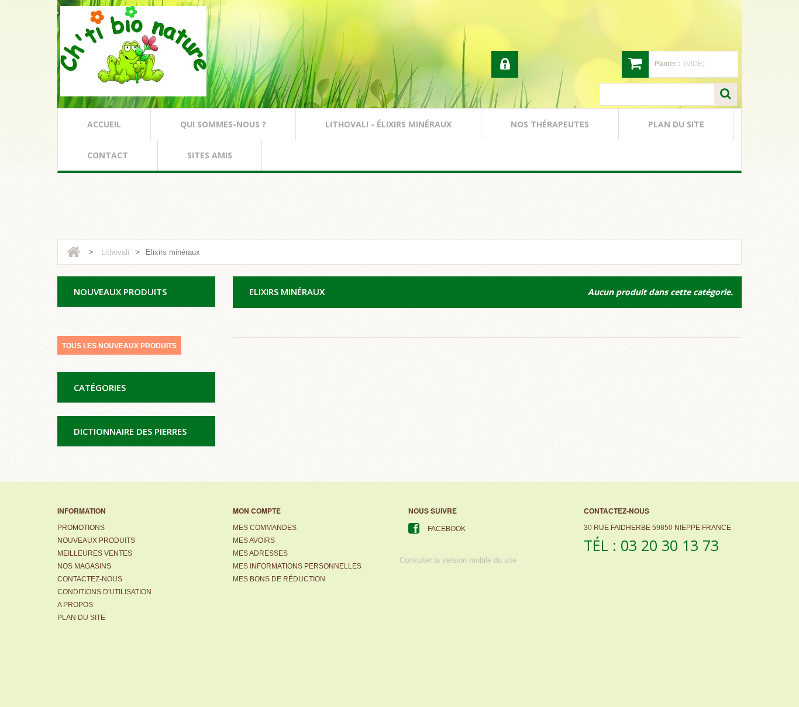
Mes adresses (260, 553)
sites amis (209, 155)
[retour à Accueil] (73, 252)
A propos (75, 605)
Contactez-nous (89, 579)
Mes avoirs (254, 540)
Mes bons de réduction (279, 579)
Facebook (447, 529)
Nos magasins (84, 566)
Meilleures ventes (94, 553)
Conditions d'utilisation (104, 592)
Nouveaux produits (96, 540)
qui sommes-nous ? (223, 124)
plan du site (676, 124)
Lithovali (115, 252)
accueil (104, 124)
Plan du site (81, 618)
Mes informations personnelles (297, 566)
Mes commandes (265, 528)
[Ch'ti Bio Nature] (133, 51)
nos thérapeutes (550, 124)
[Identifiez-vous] (504, 64)
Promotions (81, 528)
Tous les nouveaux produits (119, 346)
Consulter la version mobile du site (457, 560)
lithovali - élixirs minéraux (388, 124)
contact (107, 155)
